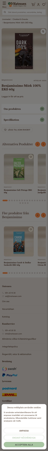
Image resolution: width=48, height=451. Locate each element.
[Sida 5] (17, 200)
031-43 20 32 (10, 330)
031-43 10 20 (10, 292)
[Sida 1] (5, 200)
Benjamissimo (7, 80)
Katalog (6, 316)
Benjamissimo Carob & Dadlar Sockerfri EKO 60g (17, 263)
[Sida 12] (34, 200)
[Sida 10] (29, 200)
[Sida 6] (19, 200)
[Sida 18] (22, 203)
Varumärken (8, 308)
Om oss (5, 301)
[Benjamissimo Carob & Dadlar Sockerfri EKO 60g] (19, 242)
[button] (43, 31)
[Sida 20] (28, 203)
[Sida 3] (12, 200)
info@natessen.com (13, 333)
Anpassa (24, 430)
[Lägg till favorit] (30, 156)
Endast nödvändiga (24, 437)
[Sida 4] (14, 200)
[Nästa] (43, 144)
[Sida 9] (27, 200)
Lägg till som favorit (19, 129)
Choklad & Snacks (20, 19)
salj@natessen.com (13, 296)
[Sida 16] (45, 200)
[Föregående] (37, 144)
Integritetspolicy (10, 346)
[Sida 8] (24, 200)
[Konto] (38, 4)
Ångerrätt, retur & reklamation (16, 354)
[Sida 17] (20, 203)
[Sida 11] (32, 200)
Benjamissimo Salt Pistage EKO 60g (18, 191)
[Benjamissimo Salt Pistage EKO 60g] (19, 169)
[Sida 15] (42, 200)
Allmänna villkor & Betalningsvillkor (19, 338)
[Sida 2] (9, 200)
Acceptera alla (24, 444)
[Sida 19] (25, 203)
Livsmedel (6, 19)
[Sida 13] (37, 200)
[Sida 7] (22, 200)
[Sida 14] (40, 200)
